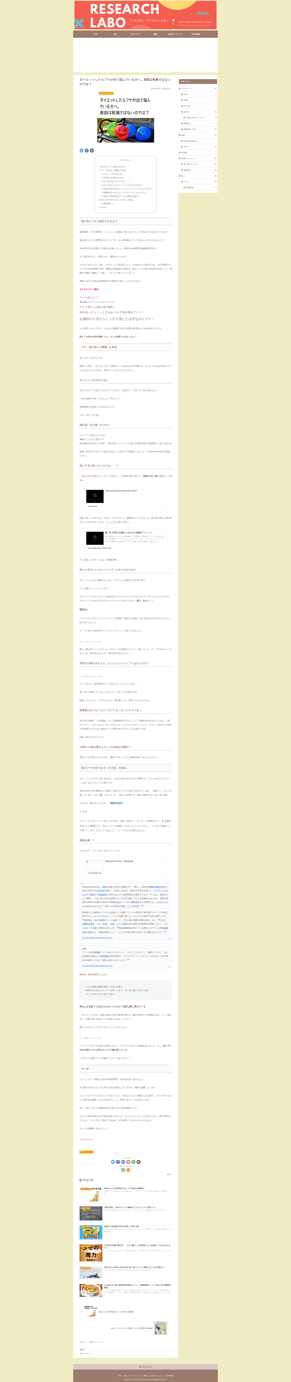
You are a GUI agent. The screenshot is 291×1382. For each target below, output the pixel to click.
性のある (117, 902)
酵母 (92, 895)
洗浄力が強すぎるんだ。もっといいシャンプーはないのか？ (127, 189)
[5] (165, 931)
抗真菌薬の (106, 956)
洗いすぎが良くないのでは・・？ (116, 181)
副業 (199, 135)
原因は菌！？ (108, 203)
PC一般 (200, 106)
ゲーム (200, 182)
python (200, 112)
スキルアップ (199, 88)
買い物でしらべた (200, 164)
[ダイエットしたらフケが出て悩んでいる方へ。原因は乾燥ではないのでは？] (123, 1162)
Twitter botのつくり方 (201, 118)
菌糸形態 (103, 895)
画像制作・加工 (200, 129)
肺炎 (90, 932)
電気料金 (200, 170)
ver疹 (105, 924)
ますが (124, 890)
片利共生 (101, 890)
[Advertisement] (145, 56)
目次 (122, 160)
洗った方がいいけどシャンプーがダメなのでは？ (123, 185)
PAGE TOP (146, 1367)
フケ (99, 924)
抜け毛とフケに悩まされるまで (113, 167)
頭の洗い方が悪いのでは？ (114, 178)
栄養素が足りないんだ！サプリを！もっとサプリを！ (125, 192)
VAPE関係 (169, 1376)
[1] (151, 894)
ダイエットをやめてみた (113, 174)
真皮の (105, 887)
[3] (158, 919)
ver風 (112, 924)
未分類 (199, 153)
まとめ (103, 207)
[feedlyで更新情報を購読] (123, 1170)
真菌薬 (97, 952)
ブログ (200, 147)
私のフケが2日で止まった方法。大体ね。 (118, 200)
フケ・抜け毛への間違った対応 (113, 170)
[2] (142, 906)
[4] (118, 927)
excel (200, 94)
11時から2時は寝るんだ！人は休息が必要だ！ (121, 196)
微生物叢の (156, 887)
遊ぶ (199, 176)
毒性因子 (135, 902)
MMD (200, 100)
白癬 (125, 924)
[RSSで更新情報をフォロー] (128, 1170)
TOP (119, 1376)
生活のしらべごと (87, 1152)
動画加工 (200, 123)
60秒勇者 (201, 187)
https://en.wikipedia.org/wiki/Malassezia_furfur (97, 938)
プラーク (105, 916)
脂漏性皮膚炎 (88, 924)
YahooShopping (200, 141)
